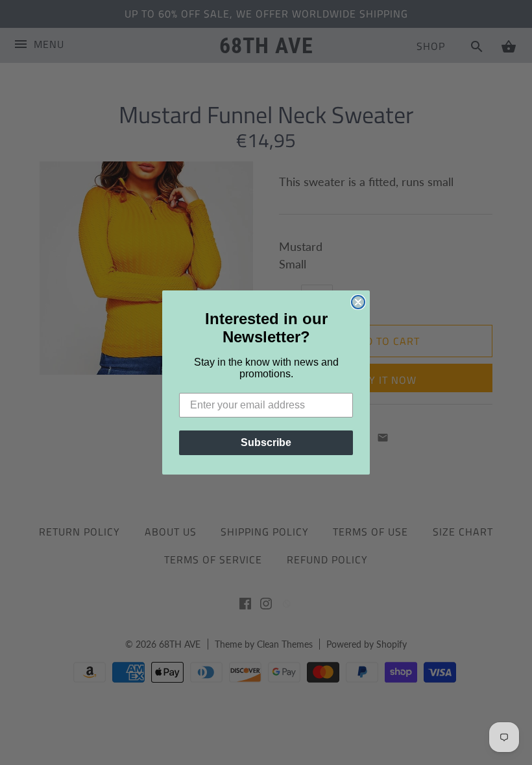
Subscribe (266, 442)
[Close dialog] (358, 302)
